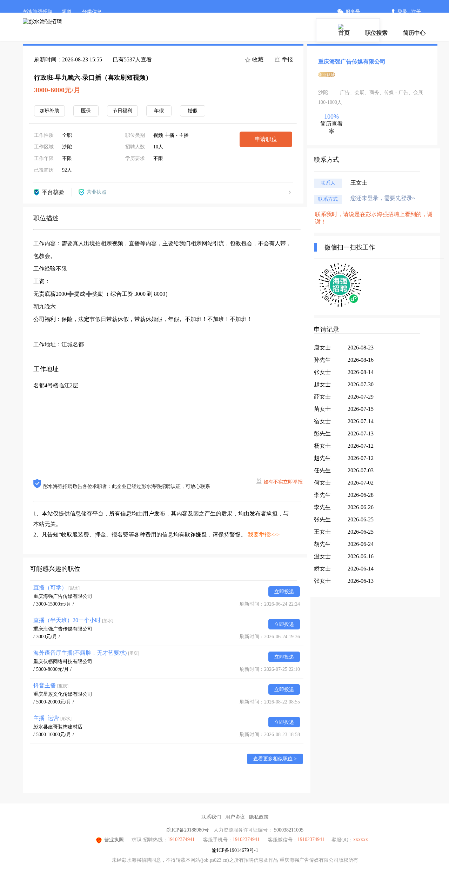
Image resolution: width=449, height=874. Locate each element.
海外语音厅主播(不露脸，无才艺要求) (86, 653)
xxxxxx (360, 839)
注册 (416, 11)
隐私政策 (259, 817)
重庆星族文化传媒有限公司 (62, 694)
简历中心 (414, 33)
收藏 (257, 59)
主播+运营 (52, 718)
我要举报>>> (264, 535)
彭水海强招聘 (38, 11)
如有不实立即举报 (283, 482)
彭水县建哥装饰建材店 (57, 726)
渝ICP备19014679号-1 (235, 850)
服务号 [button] (353, 11)
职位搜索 (376, 33)
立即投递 (284, 591)
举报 (286, 59)
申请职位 (266, 139)
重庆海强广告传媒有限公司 (62, 596)
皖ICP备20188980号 (188, 830)
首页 (344, 33)
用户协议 (235, 817)
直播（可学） (56, 588)
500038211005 (288, 830)
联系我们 (211, 817)
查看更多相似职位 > (275, 758)
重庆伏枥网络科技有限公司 (62, 661)
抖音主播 (50, 685)
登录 (402, 11)
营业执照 (114, 839)
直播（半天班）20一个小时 (73, 620)
